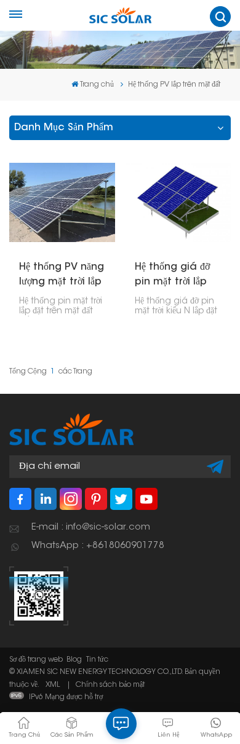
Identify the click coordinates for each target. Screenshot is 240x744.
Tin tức (97, 660)
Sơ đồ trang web (36, 660)
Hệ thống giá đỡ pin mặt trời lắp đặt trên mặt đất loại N (172, 275)
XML (53, 685)
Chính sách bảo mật (110, 685)
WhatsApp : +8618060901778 (97, 545)
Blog (74, 660)
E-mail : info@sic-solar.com (90, 527)
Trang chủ (97, 84)
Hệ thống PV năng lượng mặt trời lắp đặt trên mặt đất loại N (61, 275)
